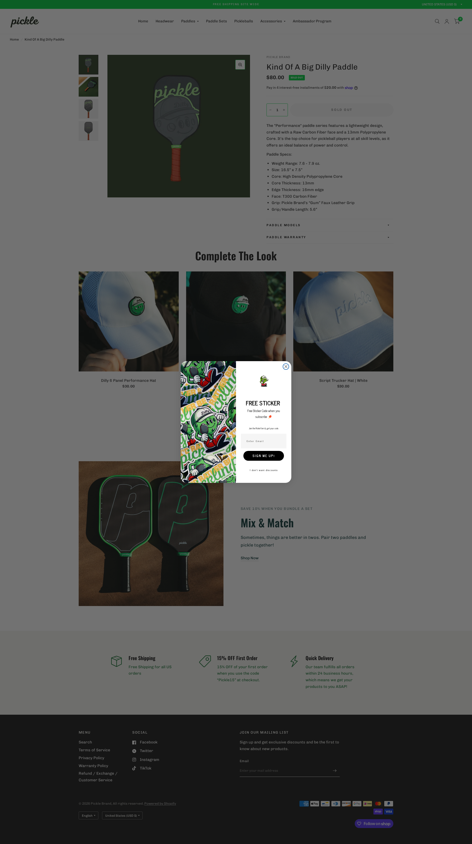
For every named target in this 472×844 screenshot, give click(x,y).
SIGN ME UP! (263, 455)
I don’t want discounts (264, 470)
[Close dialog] (286, 367)
